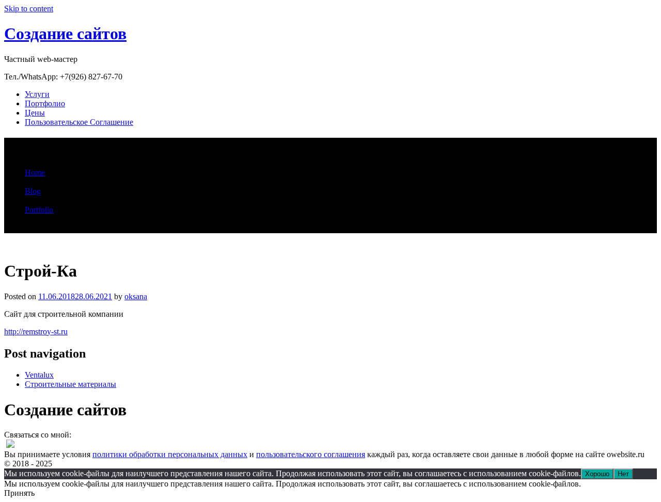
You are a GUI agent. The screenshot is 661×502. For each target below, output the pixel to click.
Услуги (37, 94)
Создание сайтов (65, 33)
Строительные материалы (70, 384)
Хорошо (597, 474)
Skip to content (28, 8)
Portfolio (39, 209)
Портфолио (45, 103)
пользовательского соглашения (310, 454)
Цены (35, 112)
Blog (33, 191)
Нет (623, 474)
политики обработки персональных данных (169, 454)
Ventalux (39, 374)
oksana (135, 296)
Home (35, 172)
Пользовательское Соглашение (79, 122)
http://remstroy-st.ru (36, 331)
